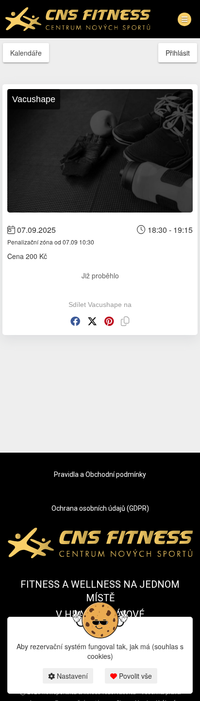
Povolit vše (134, 676)
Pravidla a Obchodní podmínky (100, 474)
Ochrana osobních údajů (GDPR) (100, 508)
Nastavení (71, 676)
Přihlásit (178, 53)
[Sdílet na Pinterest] (109, 321)
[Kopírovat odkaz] (125, 321)
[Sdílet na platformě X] (92, 321)
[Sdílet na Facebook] (75, 321)
